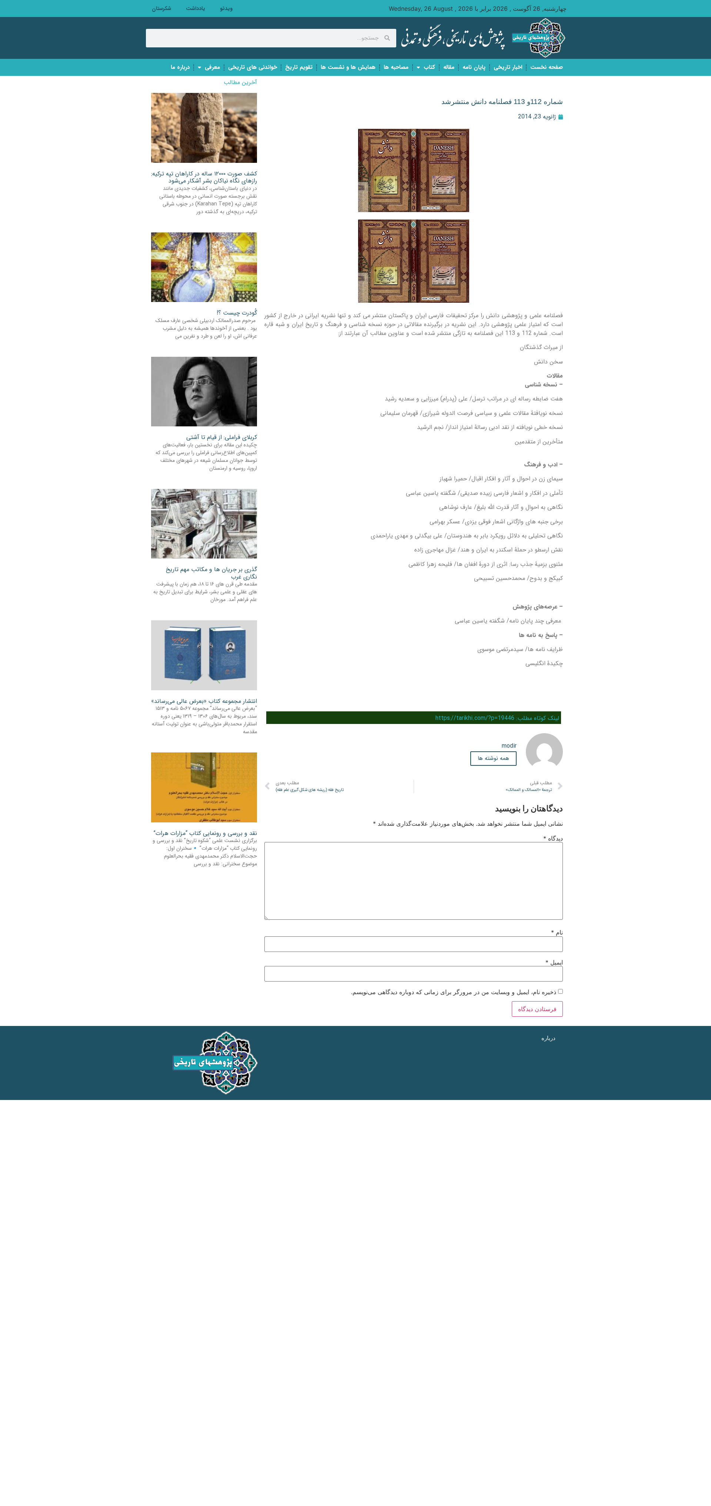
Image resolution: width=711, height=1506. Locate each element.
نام (557, 932)
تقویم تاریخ (299, 67)
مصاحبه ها (396, 67)
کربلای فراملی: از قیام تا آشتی (221, 437)
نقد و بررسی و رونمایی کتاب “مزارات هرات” (205, 833)
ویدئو (226, 8)
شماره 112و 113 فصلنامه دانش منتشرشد (502, 101)
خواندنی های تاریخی (252, 67)
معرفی (212, 67)
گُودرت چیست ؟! (237, 313)
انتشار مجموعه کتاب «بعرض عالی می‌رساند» (204, 701)
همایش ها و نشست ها (348, 67)
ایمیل (554, 962)
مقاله (448, 67)
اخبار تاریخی (508, 67)
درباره (548, 1038)
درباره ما (180, 67)
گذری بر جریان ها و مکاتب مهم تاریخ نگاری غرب (211, 573)
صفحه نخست (546, 67)
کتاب (429, 67)
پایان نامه (474, 67)
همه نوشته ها (493, 758)
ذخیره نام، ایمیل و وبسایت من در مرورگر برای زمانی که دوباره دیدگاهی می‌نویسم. (453, 992)
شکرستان (161, 8)
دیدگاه (553, 838)
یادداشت (195, 8)
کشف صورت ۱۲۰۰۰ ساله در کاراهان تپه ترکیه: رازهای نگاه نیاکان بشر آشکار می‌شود (204, 177)
